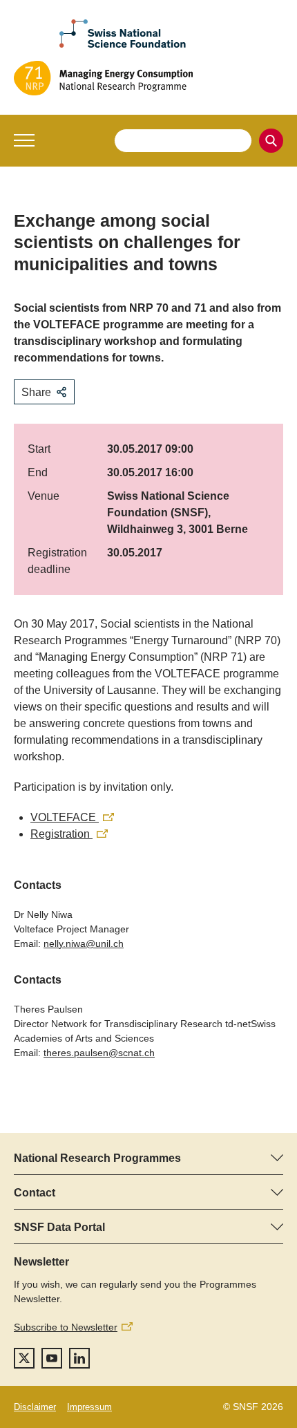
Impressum (89, 1407)
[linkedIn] (79, 1358)
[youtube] (51, 1358)
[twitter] (24, 1358)
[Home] (148, 78)
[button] (24, 140)
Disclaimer (35, 1407)
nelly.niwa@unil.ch (84, 943)
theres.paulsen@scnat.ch (99, 1052)
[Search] (271, 141)
